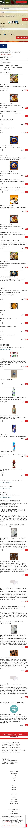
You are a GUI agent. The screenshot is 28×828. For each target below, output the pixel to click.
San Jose (12, 750)
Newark (19, 749)
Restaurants (14, 797)
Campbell (12, 744)
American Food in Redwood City (9, 760)
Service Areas (14, 773)
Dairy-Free (7, 69)
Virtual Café (14, 811)
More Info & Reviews (6, 54)
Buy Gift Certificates (14, 803)
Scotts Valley (5, 752)
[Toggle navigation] (1, 2)
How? (1, 34)
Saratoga (23, 750)
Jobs (14, 778)
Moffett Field (5, 749)
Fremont (12, 746)
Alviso (3, 744)
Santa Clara (18, 750)
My (11, 65)
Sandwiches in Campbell (8, 763)
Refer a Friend (14, 799)
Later (12, 32)
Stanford (11, 752)
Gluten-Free (19, 67)
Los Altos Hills (5, 747)
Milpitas (18, 747)
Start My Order (22, 37)
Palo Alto (23, 749)
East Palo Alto (5, 746)
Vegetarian (7, 67)
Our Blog (14, 787)
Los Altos (17, 746)
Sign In (25, 19)
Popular (7, 65)
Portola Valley (5, 750)
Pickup (13, 34)
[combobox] (14, 62)
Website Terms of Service (12, 825)
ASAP (7, 32)
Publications (14, 789)
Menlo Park (12, 747)
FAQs (14, 780)
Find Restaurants (22, 2)
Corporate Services (14, 813)
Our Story (14, 775)
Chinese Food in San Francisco (10, 762)
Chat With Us (14, 737)
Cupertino (17, 744)
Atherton (7, 744)
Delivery (7, 34)
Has (16, 65)
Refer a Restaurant (14, 801)
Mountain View (12, 749)
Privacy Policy (7, 821)
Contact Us (14, 776)
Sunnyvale (16, 752)
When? (2, 32)
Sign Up (14, 795)
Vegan (13, 67)
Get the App (14, 805)
